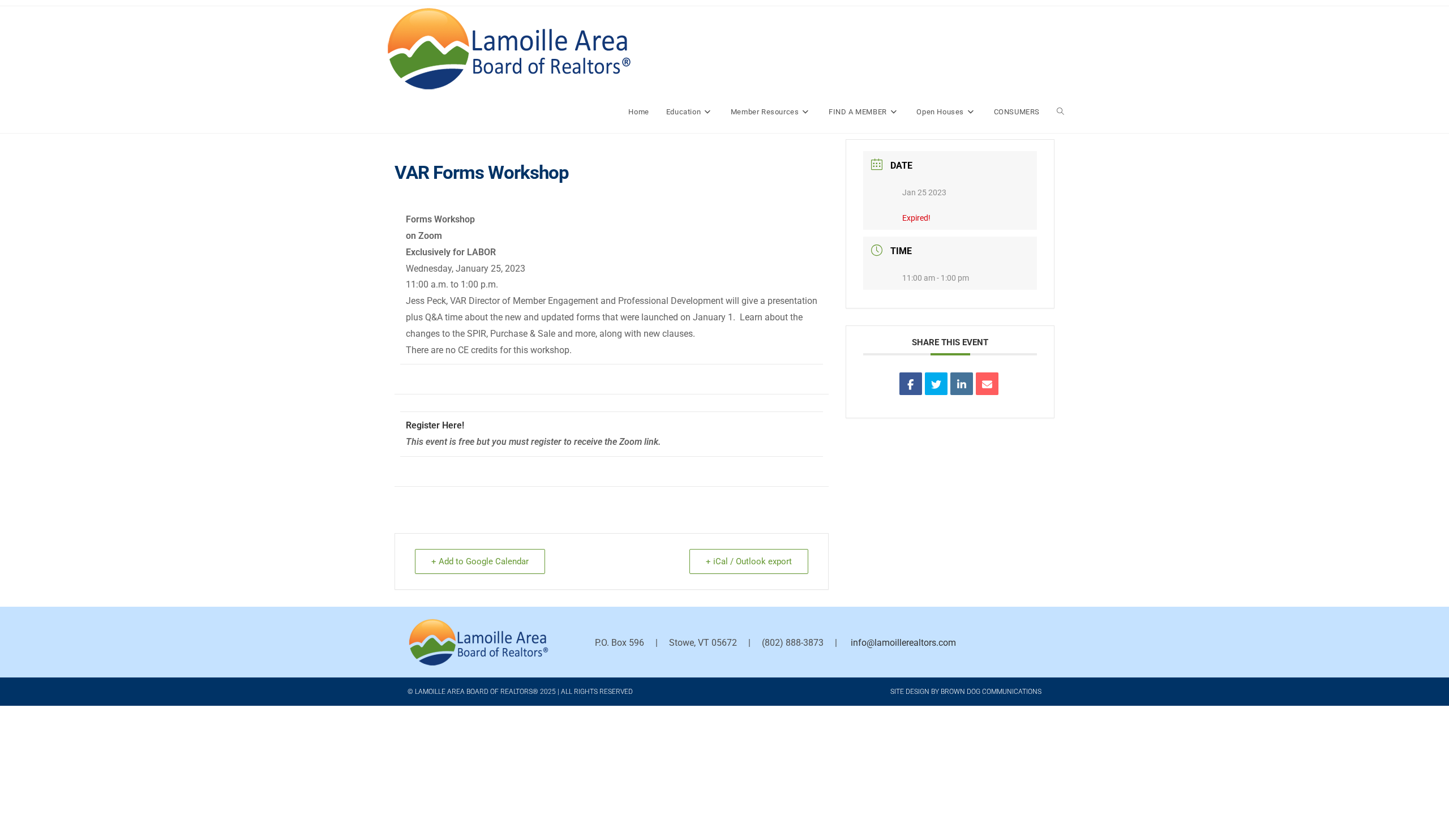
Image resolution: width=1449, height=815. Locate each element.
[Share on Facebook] (910, 383)
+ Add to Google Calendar (480, 561)
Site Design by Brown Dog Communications (965, 692)
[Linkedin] (961, 383)
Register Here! (435, 425)
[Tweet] (936, 383)
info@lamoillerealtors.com (903, 642)
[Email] (987, 383)
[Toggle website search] (1060, 112)
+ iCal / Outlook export (749, 561)
